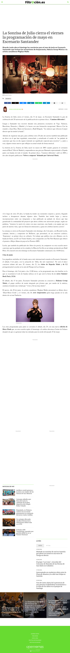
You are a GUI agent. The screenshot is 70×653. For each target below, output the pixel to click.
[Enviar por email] (54, 103)
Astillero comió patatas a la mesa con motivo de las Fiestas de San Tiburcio (25, 491)
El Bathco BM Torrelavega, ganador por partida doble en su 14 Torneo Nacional (24, 532)
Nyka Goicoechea (15, 109)
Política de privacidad (35, 640)
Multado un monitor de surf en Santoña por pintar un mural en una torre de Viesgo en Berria (50, 553)
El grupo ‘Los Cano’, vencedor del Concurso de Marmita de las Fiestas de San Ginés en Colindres (50, 564)
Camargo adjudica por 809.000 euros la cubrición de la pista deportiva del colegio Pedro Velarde (23, 502)
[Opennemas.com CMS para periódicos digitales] (35, 648)
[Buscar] (68, 2)
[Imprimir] (62, 103)
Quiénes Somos (35, 633)
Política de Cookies (35, 642)
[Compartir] (7, 103)
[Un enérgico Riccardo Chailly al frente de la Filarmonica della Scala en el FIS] (9, 522)
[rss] (22, 109)
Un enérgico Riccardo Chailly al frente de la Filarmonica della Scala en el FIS (24, 521)
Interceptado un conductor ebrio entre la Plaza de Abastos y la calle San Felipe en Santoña (51, 574)
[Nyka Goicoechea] (5, 109)
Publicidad (35, 636)
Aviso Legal (35, 638)
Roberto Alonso (29, 615)
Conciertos (8, 98)
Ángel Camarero (6, 615)
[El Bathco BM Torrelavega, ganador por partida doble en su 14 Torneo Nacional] (9, 532)
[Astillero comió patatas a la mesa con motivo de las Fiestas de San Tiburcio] (9, 492)
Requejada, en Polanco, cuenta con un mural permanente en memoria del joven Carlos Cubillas (24, 512)
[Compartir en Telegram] (46, 103)
